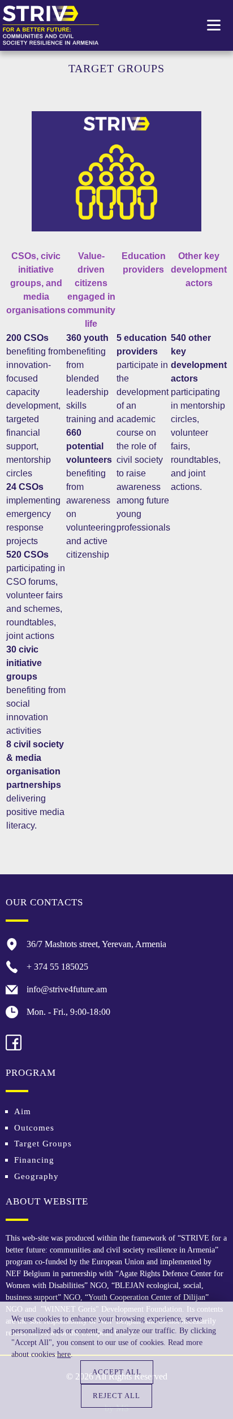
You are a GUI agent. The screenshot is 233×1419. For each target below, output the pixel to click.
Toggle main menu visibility (214, 24)
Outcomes (34, 1127)
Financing (34, 1159)
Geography (36, 1176)
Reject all (116, 1395)
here (64, 1354)
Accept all (116, 1372)
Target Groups (43, 1143)
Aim (22, 1111)
